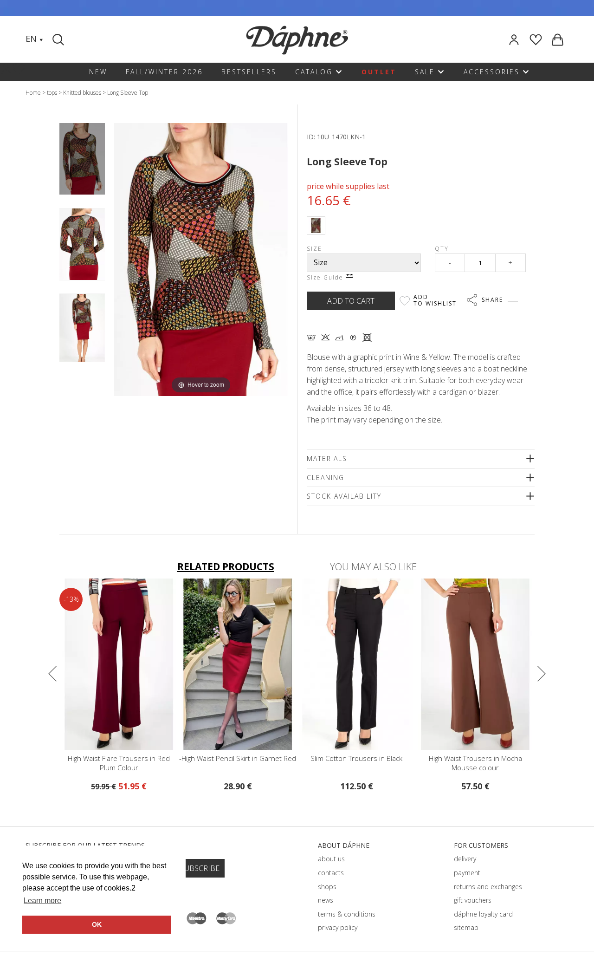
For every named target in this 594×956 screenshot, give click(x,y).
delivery (465, 858)
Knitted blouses (82, 93)
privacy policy (337, 927)
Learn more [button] (42, 900)
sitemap (466, 927)
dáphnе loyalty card (483, 914)
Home (33, 93)
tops (52, 93)
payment (467, 872)
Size (314, 249)
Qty (442, 249)
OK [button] (97, 924)
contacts (331, 872)
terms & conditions (346, 914)
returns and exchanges (488, 886)
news (325, 900)
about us (331, 858)
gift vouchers (472, 900)
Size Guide (326, 277)
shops (327, 886)
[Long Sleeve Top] (82, 159)
